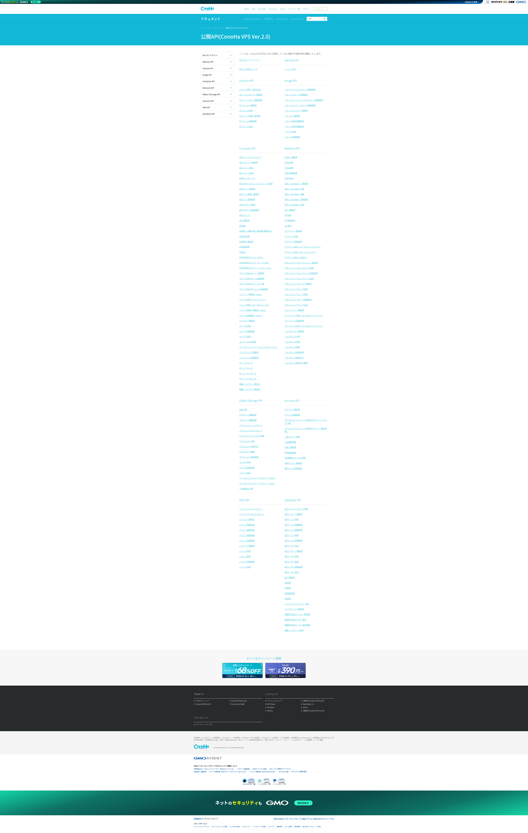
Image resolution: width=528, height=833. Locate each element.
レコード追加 (245, 567)
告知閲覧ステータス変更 (295, 457)
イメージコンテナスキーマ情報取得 (300, 89)
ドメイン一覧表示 (247, 519)
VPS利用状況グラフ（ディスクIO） (254, 262)
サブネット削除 (291, 236)
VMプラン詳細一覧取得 (249, 194)
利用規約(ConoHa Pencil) (321, 738)
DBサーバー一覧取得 (293, 514)
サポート (307, 9)
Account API (292, 401)
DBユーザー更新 (292, 561)
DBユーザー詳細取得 (293, 567)
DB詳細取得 (290, 593)
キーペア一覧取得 (247, 320)
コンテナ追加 (245, 472)
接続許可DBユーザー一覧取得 (297, 614)
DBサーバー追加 (292, 545)
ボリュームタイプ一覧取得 (250, 94)
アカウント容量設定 (248, 414)
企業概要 (309, 740)
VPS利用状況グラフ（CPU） (251, 257)
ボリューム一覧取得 (248, 105)
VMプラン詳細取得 (247, 199)
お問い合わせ (268, 740)
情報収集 (279, 827)
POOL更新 (289, 167)
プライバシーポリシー (283, 740)
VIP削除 (288, 215)
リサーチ (271, 827)
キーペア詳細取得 (247, 331)
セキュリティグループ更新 (296, 294)
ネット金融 (288, 827)
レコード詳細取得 (247, 561)
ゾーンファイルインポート (250, 509)
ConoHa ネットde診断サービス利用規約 (275, 738)
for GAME (262, 9)
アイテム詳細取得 (292, 414)
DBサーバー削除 (292, 519)
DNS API (244, 500)
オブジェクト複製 (247, 451)
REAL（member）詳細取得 (296, 199)
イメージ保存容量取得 (294, 121)
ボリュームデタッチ (248, 378)
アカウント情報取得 (248, 420)
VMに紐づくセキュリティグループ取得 (256, 183)
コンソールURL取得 (247, 341)
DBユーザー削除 (292, 556)
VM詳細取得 (244, 246)
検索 (324, 19)
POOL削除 (289, 162)
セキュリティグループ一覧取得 (298, 283)
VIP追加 (288, 225)
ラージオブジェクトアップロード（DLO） (257, 478)
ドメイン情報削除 (247, 524)
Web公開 (243, 409)
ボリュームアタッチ (248, 373)
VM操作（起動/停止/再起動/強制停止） (256, 231)
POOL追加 (289, 178)
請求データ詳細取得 (293, 468)
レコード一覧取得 (247, 545)
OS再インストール (247, 178)
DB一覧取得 (290, 577)
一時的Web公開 (246, 488)
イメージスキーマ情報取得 (296, 94)
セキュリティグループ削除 (296, 289)
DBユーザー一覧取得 (293, 551)
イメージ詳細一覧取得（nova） (253, 310)
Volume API (246, 81)
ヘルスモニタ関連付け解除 (296, 362)
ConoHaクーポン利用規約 (251, 738)
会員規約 (197, 738)
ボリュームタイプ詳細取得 (250, 100)
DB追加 (288, 598)
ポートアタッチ (246, 362)
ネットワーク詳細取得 (294, 320)
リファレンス (282, 18)
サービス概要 (318, 740)
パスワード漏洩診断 (243, 769)
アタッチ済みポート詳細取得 (251, 278)
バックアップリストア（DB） (297, 603)
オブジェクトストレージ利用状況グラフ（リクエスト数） (306, 421)
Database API (293, 500)
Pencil (283, 9)
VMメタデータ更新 (247, 204)
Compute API (247, 148)
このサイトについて (252, 18)
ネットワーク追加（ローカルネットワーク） (304, 326)
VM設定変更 (244, 236)
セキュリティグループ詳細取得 (298, 299)
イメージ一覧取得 (292, 115)
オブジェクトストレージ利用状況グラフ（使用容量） (306, 430)
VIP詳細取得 (290, 220)
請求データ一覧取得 (293, 463)
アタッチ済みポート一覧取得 (251, 273)
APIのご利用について (248, 69)
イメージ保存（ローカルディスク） (254, 304)
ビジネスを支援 (235, 827)
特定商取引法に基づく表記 (214, 740)
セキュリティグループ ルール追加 (299, 278)
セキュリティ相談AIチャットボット (280, 769)
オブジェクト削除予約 (248, 446)
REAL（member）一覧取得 (296, 183)
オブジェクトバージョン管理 (251, 435)
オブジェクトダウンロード (250, 430)
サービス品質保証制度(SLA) (253, 740)
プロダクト (268, 18)
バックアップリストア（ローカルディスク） (258, 347)
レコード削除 (245, 551)
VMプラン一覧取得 (247, 188)
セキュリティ (246, 827)
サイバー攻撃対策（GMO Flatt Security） (263, 772)
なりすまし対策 (283, 772)
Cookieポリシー (298, 740)
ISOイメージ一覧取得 (248, 162)
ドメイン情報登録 (247, 535)
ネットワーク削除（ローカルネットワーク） (304, 315)
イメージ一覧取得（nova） (251, 294)
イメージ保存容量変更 (294, 126)
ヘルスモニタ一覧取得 (294, 331)
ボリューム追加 (246, 126)
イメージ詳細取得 (292, 136)
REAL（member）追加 (294, 204)
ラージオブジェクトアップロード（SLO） (257, 483)
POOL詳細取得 (291, 173)
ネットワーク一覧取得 (294, 310)
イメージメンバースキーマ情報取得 (300, 105)
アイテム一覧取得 (292, 409)
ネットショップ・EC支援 (219, 827)
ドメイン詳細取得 (247, 540)
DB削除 (288, 582)
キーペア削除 (245, 326)
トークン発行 (290, 69)
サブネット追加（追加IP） (296, 257)
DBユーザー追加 (292, 572)
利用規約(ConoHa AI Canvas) (301, 738)
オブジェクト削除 (247, 441)
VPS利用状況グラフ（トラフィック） (255, 268)
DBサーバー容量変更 (293, 530)
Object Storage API (250, 401)
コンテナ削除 (245, 462)
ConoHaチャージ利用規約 (231, 738)
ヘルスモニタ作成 (292, 336)
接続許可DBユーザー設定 (295, 619)
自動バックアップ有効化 (249, 384)
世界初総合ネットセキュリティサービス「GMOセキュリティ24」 (214, 769)
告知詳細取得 (290, 452)
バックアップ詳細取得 (248, 357)
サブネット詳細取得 (293, 241)
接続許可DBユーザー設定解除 (297, 624)
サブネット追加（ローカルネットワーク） (303, 246)
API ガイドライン (249, 60)
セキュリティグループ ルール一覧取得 (301, 262)
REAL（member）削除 (294, 188)
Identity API (292, 60)
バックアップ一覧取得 (248, 352)
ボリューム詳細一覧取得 (249, 115)
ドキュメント (211, 19)
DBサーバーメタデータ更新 (296, 509)
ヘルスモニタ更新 (292, 347)
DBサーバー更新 (292, 535)
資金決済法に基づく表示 (233, 740)
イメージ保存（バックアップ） (252, 299)
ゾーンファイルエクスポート (251, 514)
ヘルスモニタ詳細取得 (294, 352)
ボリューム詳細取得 (248, 121)
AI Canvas (273, 9)
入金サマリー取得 (292, 436)
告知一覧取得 (290, 447)
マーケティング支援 (259, 827)
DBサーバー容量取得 (293, 524)
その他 (319, 827)
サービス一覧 (294, 9)
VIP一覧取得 (290, 210)
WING (246, 9)
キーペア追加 (245, 336)
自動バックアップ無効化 (249, 389)
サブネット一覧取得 (293, 231)
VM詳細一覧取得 (246, 241)
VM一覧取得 (244, 220)
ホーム (203, 28)
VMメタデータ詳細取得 (249, 210)
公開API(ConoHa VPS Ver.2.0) (236, 28)
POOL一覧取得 (291, 157)
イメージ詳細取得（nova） (251, 315)
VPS (253, 9)
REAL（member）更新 (294, 194)
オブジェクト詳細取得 (248, 457)
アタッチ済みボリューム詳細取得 (253, 289)
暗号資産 (297, 827)
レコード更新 (245, 556)
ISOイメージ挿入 (246, 167)
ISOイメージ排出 (246, 173)
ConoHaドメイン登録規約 (211, 738)
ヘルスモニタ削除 (292, 341)
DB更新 (288, 588)
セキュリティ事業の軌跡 (298, 771)
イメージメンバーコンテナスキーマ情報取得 (304, 100)
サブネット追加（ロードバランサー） (301, 252)
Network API (292, 148)
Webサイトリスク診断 (259, 769)
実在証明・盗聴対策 (200, 772)
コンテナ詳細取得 (247, 467)
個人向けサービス (308, 827)
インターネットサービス (201, 827)
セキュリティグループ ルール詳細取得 (301, 273)
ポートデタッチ (246, 368)
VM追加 (242, 252)
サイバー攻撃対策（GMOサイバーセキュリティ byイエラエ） (228, 772)
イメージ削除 (290, 131)
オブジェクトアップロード (250, 425)
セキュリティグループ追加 (296, 304)
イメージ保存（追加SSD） (250, 89)
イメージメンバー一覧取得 (296, 110)
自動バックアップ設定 (294, 630)
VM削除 (242, 225)
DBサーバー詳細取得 (293, 540)
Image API (291, 81)
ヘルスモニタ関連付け (294, 357)
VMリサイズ (244, 215)
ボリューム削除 (246, 110)
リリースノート (297, 18)
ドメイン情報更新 (247, 530)
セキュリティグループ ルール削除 (299, 268)
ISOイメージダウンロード (250, 157)
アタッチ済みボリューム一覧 (251, 283)
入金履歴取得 (290, 442)
